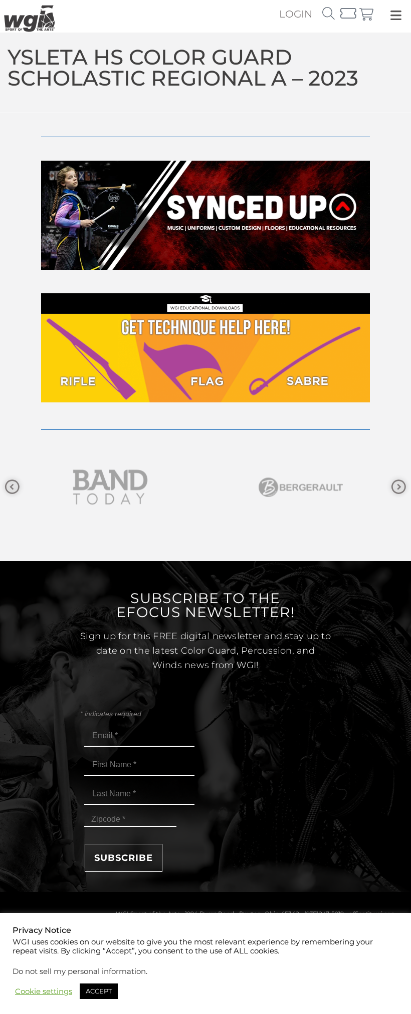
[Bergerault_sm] (148, 487)
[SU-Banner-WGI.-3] (205, 267)
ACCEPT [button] (99, 991)
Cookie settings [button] (43, 991)
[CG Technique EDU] (205, 399)
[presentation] (12, 487)
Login (295, 14)
